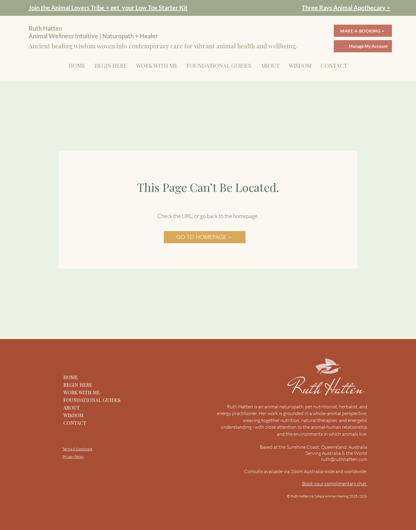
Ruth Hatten (329, 388)
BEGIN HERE (77, 385)
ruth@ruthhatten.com (344, 459)
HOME (70, 377)
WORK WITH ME (81, 392)
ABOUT (71, 407)
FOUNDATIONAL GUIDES (92, 400)
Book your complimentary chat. (334, 483)
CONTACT (74, 423)
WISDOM (73, 415)
